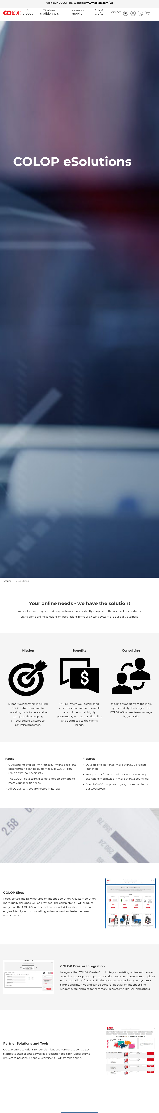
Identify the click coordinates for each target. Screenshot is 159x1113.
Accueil (7, 581)
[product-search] (140, 13)
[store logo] (12, 13)
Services (115, 12)
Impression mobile (77, 12)
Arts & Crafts (99, 12)
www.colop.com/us (99, 2)
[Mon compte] (133, 13)
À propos (28, 12)
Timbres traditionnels (49, 12)
